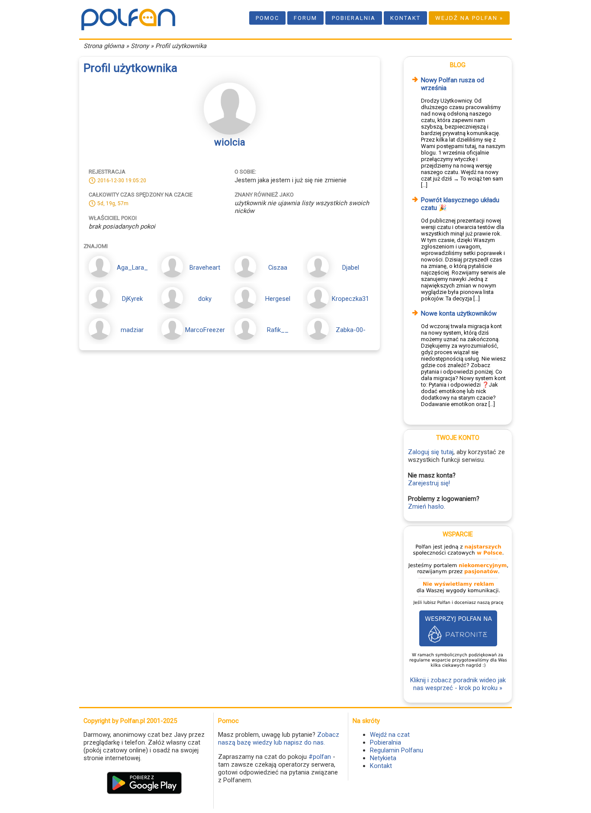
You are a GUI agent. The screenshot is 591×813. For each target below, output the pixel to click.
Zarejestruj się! (429, 483)
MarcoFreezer (205, 330)
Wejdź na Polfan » (469, 18)
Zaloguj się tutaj (430, 452)
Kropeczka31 (350, 299)
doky (205, 299)
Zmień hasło (426, 506)
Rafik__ (278, 330)
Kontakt (405, 18)
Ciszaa (277, 267)
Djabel (350, 267)
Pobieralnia (354, 18)
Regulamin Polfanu (396, 750)
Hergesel (277, 299)
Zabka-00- (351, 330)
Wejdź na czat (390, 735)
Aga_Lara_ (132, 267)
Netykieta (383, 758)
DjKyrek (132, 299)
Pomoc (267, 18)
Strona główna (104, 46)
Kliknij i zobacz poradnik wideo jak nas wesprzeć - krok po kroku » (458, 684)
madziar (132, 330)
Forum (305, 18)
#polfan (319, 757)
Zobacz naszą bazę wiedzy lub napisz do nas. (278, 738)
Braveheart (205, 267)
